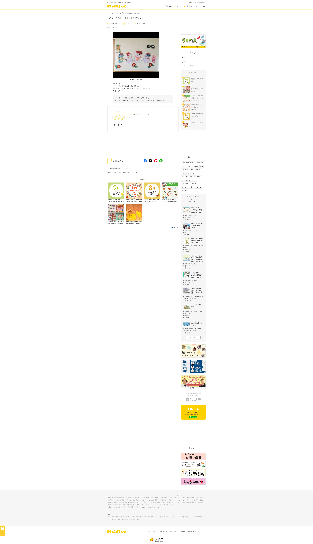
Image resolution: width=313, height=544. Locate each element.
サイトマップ (202, 531)
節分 (124, 172)
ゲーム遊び (135, 497)
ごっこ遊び (117, 500)
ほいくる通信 (168, 504)
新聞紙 (199, 176)
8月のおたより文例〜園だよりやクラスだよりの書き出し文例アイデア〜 (197, 115)
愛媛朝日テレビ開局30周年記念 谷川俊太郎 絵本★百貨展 (197, 240)
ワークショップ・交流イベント (184, 500)
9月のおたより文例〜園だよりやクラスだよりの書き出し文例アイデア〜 (197, 80)
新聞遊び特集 (120, 519)
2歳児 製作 (200, 162)
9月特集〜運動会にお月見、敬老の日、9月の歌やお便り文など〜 (138, 517)
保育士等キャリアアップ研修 (194, 497)
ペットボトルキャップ (188, 176)
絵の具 (196, 166)
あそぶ (184, 58)
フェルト (189, 166)
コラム (148, 500)
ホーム (109, 13)
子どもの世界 (163, 497)
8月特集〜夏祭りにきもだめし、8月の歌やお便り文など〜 (175, 517)
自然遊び (128, 497)
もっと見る (193, 337)
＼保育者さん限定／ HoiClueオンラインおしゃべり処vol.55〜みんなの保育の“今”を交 (196, 210)
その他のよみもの (154, 507)
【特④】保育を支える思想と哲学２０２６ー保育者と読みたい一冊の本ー (196, 291)
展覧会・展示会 (198, 500)
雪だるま (130, 172)
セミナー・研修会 (180, 497)
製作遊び (122, 497)
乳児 (115, 172)
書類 (156, 500)
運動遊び (110, 502)
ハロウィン (185, 169)
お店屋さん (185, 183)
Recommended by (168, 227)
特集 (109, 514)
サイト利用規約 (192, 531)
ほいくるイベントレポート (155, 504)
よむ (183, 62)
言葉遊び (127, 502)
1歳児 (110, 172)
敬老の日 (198, 169)
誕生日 (184, 190)
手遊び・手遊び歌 (127, 500)
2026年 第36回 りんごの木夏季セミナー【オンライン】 (196, 323)
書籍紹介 (157, 502)
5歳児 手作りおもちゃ (188, 162)
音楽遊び (121, 502)
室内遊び (110, 497)
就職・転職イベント (188, 502)
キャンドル (197, 187)
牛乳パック (194, 183)
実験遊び (133, 502)
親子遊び (129, 504)
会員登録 (183, 531)
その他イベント (199, 502)
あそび (114, 13)
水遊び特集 (128, 519)
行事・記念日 (162, 500)
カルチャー (145, 507)
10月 (189, 173)
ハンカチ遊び (122, 504)
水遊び (116, 502)
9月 (194, 173)
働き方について (149, 502)
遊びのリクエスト (174, 531)
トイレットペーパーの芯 (189, 180)
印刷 (128, 23)
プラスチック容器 (187, 187)
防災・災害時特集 (113, 517)
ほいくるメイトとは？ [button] (139, 114)
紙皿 (201, 166)
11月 (192, 169)
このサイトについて (151, 531)
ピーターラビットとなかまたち (196, 305)
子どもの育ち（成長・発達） (150, 497)
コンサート (178, 502)
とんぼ (184, 173)
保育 (152, 500)
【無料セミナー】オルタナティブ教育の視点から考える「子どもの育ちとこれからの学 (196, 258)
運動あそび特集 (197, 517)
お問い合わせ (163, 531)
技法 (183, 166)
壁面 (120, 172)
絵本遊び (136, 500)
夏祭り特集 (136, 519)
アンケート (164, 502)
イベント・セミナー (188, 66)
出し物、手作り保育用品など (124, 13)
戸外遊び (116, 497)
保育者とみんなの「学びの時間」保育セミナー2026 (196, 225)
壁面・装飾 (136, 13)
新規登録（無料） (201, 2)
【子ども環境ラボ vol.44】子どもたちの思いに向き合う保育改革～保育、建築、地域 (196, 275)
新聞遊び (110, 500)
